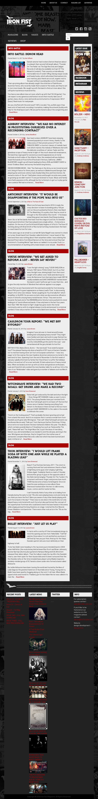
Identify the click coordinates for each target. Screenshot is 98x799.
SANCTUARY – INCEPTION (81, 149)
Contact (64, 3)
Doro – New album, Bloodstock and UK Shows (36, 624)
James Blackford (30, 134)
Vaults (34, 35)
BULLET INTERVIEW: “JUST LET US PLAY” (33, 524)
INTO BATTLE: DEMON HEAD (25, 54)
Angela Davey (81, 267)
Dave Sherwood (30, 391)
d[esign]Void (78, 628)
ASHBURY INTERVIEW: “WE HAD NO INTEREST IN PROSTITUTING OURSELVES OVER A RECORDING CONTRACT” (37, 127)
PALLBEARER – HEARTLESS (81, 260)
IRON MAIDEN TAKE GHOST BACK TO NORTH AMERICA (36, 757)
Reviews (12, 41)
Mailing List (76, 3)
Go (68, 38)
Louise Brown (28, 264)
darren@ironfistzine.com (83, 619)
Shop (23, 41)
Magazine (13, 35)
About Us (53, 3)
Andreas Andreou (83, 156)
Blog (24, 35)
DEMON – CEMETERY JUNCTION (79, 184)
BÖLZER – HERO (82, 114)
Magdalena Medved (83, 233)
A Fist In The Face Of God (35, 202)
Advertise (88, 3)
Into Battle (48, 35)
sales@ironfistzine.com (83, 604)
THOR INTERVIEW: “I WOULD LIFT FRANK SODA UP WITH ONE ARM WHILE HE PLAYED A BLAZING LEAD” (37, 454)
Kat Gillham (29, 58)
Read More (13, 112)
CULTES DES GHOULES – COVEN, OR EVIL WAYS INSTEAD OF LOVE (82, 223)
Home (43, 3)
